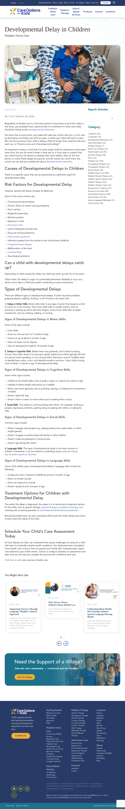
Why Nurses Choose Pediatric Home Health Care (61, 603)
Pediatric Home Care (98, 173)
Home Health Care (97, 152)
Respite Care (76, 746)
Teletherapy (50, 775)
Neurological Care (53, 746)
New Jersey (101, 728)
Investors (100, 756)
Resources (50, 720)
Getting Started (45, 3)
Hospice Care (76, 756)
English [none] (13, 3)
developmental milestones (41, 130)
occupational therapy (68, 507)
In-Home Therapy (97, 155)
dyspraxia (77, 279)
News (92, 158)
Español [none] (21, 3)
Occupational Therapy (98, 167)
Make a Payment (92, 3)
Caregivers (94, 134)
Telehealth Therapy (78, 730)
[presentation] (59, 643)
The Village (80, 3)
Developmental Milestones (100, 140)
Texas (99, 735)
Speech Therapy (77, 713)
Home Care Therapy (98, 149)
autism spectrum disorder (24, 455)
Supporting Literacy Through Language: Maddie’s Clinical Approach (24, 611)
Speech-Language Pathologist (101, 200)
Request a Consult (53, 713)
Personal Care (76, 743)
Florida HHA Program (54, 756)
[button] (61, 637)
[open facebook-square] (14, 788)
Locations (110, 12)
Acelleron (75, 768)
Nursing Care (95, 161)
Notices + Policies (22, 806)
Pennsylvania (101, 733)
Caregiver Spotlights (104, 753)
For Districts (51, 772)
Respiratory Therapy (79, 751)
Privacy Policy (9, 806)
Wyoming (100, 740)
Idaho (99, 723)
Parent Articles (95, 170)
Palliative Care (51, 744)
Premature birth (15, 225)
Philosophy (101, 758)
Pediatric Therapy (97, 182)
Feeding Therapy (96, 146)
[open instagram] (14, 795)
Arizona (99, 713)
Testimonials (101, 751)
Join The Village (24, 677)
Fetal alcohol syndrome (19, 237)
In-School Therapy (78, 723)
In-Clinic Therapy (77, 725)
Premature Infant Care (54, 741)
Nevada (99, 725)
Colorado (100, 715)
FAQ (48, 723)
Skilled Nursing (77, 758)
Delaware (100, 718)
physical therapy (49, 507)
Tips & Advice (95, 203)
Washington (101, 738)
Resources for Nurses (98, 191)
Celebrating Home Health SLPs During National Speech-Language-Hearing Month (99, 613)
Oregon (99, 730)
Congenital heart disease (20, 245)
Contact (105, 3)
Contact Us (20, 736)
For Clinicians (51, 777)
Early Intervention (97, 143)
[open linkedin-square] (20, 788)
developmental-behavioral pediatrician (59, 510)
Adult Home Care (79, 740)
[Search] (112, 118)
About (54, 3)
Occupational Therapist (99, 164)
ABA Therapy (76, 728)
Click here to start (13, 560)
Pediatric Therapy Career (99, 185)
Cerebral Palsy (14, 252)
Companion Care (77, 761)
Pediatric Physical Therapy (100, 176)
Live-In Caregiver (77, 753)
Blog (61, 3)
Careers (99, 12)
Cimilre (74, 771)
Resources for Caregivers (99, 188)
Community (94, 137)
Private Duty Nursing (79, 748)
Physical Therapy (77, 718)
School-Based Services (76, 12)
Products (87, 12)
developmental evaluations (59, 162)
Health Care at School (54, 749)
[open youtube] (27, 788)
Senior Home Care (97, 197)
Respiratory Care (52, 739)
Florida (99, 720)
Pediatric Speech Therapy (100, 179)
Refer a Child (69, 3)
